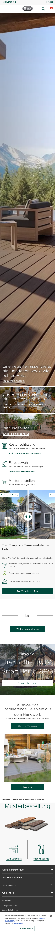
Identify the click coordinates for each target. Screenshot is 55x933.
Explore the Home (27, 683)
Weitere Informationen (27, 629)
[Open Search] (43, 9)
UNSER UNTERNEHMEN (12, 878)
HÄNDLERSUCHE (9, 2)
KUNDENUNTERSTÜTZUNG (13, 870)
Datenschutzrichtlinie (10, 910)
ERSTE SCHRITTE (9, 885)
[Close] (51, 916)
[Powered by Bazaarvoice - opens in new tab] (26, 792)
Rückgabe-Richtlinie (9, 905)
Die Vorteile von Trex (27, 591)
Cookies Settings (26, 928)
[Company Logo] (27, 8)
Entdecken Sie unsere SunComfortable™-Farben (24, 406)
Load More (21, 788)
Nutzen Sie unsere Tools (16, 434)
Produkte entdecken (14, 381)
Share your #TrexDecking (27, 726)
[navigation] (27, 6)
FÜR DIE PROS (8, 893)
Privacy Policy (19, 923)
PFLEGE (49, 2)
